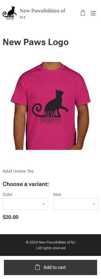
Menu (93, 13)
